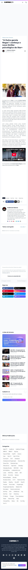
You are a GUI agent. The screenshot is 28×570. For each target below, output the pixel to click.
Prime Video (12, 484)
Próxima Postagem (21, 281)
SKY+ (10, 491)
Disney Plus (6, 463)
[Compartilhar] (24, 51)
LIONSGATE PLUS (16, 470)
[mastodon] (21, 555)
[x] (6, 555)
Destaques (17, 458)
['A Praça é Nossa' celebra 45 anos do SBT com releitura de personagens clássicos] (6, 364)
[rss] (14, 558)
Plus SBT (17, 482)
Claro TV (9, 456)
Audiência (11, 449)
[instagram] (9, 221)
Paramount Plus (21, 479)
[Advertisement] (14, 20)
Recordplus (5, 489)
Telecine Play (11, 498)
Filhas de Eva (6, 465)
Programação (20, 484)
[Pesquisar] (26, 2)
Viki (17, 501)
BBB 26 (5, 451)
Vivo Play (22, 501)
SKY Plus (5, 491)
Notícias (11, 37)
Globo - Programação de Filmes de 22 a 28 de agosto (17, 370)
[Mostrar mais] (21, 201)
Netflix (4, 475)
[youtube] (13, 221)
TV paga (11, 496)
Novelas (14, 477)
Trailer (17, 498)
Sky (22, 491)
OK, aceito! (21, 565)
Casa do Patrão (6, 453)
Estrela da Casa (14, 463)
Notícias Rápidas (7, 477)
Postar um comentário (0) (14, 276)
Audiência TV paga (20, 449)
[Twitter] (15, 201)
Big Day (16, 451)
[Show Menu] (2, 2)
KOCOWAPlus (6, 470)
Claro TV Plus (16, 456)
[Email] (18, 201)
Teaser (4, 498)
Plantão (5, 482)
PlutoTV (22, 482)
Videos (13, 501)
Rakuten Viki (19, 486)
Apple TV (5, 449)
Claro (4, 456)
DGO (11, 458)
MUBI (16, 472)
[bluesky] (18, 221)
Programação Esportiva (8, 486)
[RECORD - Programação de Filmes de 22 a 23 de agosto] (6, 351)
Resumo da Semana (15, 489)
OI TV (14, 479)
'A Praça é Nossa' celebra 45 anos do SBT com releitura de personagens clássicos (17, 364)
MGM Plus (10, 472)
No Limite (10, 475)
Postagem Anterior (6, 281)
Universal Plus (6, 501)
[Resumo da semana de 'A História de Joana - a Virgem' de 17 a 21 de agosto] (6, 357)
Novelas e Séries (7, 479)
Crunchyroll (5, 458)
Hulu (21, 468)
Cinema (19, 453)
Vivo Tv (4, 503)
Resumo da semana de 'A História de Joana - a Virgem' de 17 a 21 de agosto (18, 357)
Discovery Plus (21, 461)
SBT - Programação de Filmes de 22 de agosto (16, 384)
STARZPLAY (16, 491)
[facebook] (7, 221)
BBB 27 (10, 451)
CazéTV (13, 453)
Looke (4, 472)
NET (21, 472)
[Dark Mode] (23, 2)
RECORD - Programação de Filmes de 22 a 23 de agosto (17, 350)
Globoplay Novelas (7, 468)
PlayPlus (11, 482)
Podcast (5, 484)
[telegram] (16, 221)
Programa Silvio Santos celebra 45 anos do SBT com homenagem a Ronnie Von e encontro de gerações (17, 377)
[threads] (20, 221)
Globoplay (20, 465)
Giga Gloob (13, 465)
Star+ (16, 198)
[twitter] (11, 221)
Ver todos (22, 226)
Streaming (21, 198)
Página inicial (5, 37)
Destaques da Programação (9, 461)
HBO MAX (16, 468)
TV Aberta (5, 496)
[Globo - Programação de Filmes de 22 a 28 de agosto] (6, 371)
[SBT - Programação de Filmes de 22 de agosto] (6, 384)
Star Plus (12, 198)
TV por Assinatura (19, 496)
